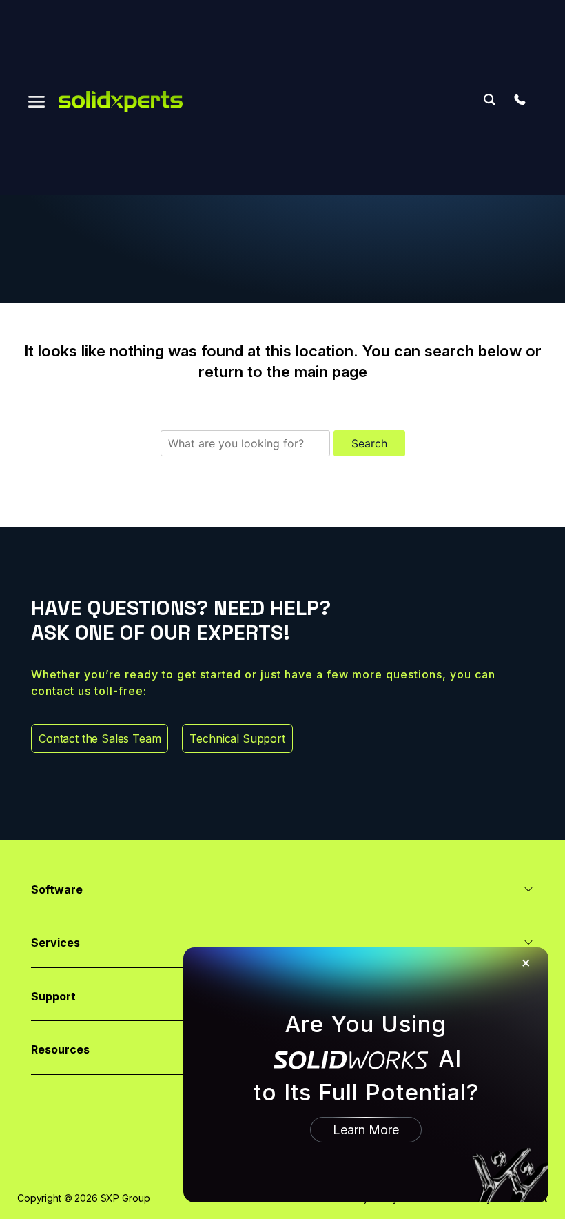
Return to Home (282, 480)
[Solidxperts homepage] (121, 101)
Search (489, 99)
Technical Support (237, 738)
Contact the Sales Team (100, 738)
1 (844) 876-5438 (519, 100)
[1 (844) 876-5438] (519, 100)
